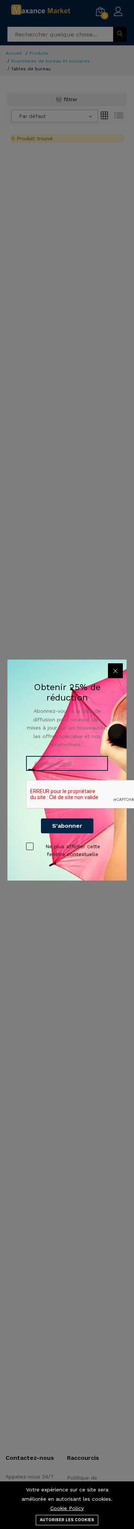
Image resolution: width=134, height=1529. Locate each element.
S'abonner (67, 825)
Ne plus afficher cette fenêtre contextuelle (72, 850)
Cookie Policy (67, 1508)
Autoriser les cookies (67, 1519)
